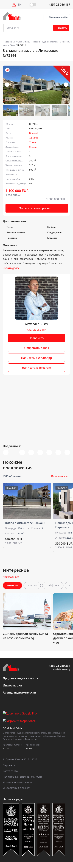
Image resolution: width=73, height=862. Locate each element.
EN (20, 5)
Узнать (32, 142)
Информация (12, 685)
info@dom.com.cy (61, 669)
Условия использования (17, 782)
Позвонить (36, 338)
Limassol (33, 133)
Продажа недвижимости (44, 41)
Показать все (59, 476)
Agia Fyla (33, 137)
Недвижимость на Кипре (16, 41)
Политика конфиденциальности (22, 776)
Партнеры (9, 765)
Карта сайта (10, 771)
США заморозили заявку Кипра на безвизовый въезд (25, 636)
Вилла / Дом (9, 44)
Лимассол (64, 41)
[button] (66, 84)
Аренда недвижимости (19, 692)
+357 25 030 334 (59, 666)
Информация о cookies (16, 788)
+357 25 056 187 (59, 5)
